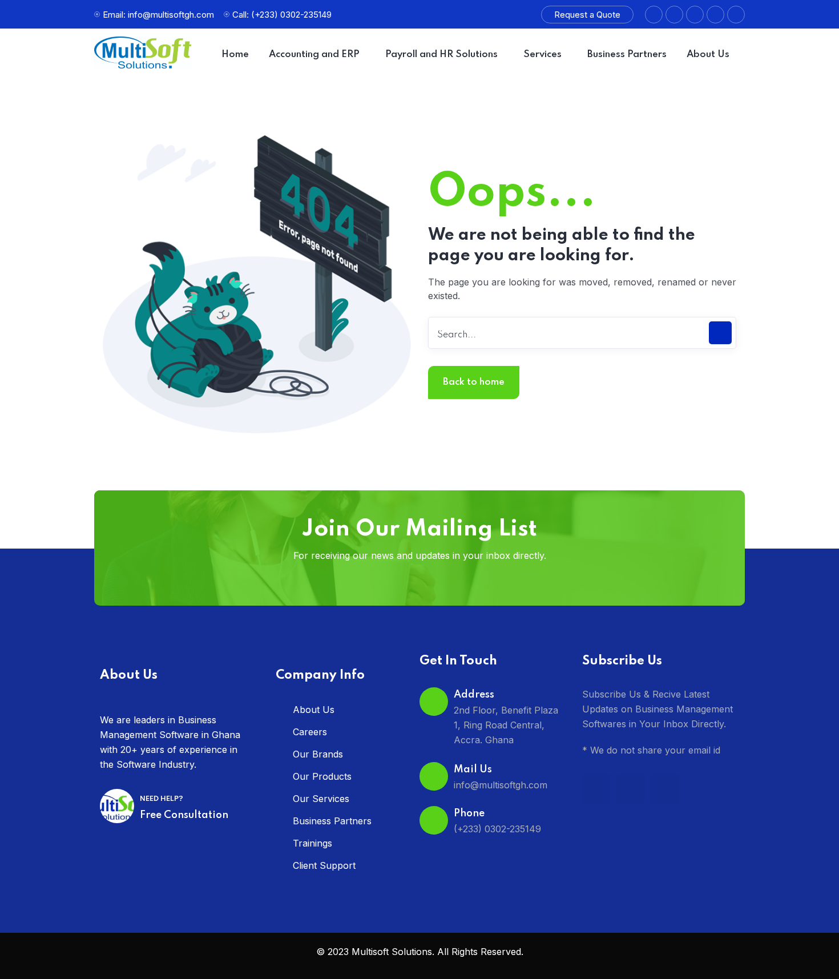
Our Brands (318, 754)
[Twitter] (665, 789)
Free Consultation (184, 815)
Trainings (312, 843)
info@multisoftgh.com (500, 785)
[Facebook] (596, 789)
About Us (313, 709)
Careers (310, 732)
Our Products (322, 776)
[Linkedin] (630, 789)
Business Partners (332, 821)
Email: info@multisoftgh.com (158, 14)
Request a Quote (587, 14)
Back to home (474, 382)
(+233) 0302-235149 (497, 829)
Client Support (324, 865)
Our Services (321, 798)
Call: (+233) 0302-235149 (282, 14)
